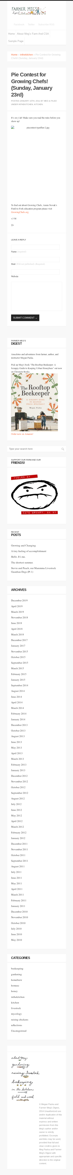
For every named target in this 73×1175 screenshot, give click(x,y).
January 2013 (18, 770)
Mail (28, 263)
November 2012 (19, 781)
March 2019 (17, 612)
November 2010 (19, 917)
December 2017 (19, 640)
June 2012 (16, 810)
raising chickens (19, 1019)
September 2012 (19, 793)
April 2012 (17, 821)
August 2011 (18, 866)
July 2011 (16, 872)
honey (14, 991)
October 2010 (18, 923)
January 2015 (18, 679)
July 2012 (16, 804)
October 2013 (18, 730)
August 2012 (18, 798)
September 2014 (19, 685)
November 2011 (19, 849)
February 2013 (18, 764)
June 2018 (16, 623)
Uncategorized (18, 1030)
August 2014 (18, 691)
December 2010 (19, 911)
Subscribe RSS (46, 24)
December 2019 (19, 600)
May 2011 (16, 883)
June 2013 (16, 742)
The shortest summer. (22, 562)
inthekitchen (26, 54)
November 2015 (19, 651)
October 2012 (18, 787)
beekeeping (17, 968)
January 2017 (18, 645)
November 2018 (19, 617)
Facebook (19, 24)
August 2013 (18, 736)
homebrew (16, 980)
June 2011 (16, 877)
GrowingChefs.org (20, 212)
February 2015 (18, 674)
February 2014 (18, 713)
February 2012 (18, 832)
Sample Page (15, 41)
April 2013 (17, 753)
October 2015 (18, 657)
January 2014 (18, 719)
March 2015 (17, 668)
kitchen (38, 104)
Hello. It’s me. (18, 556)
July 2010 (16, 928)
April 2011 (17, 889)
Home (11, 33)
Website (14, 276)
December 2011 (19, 843)
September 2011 (19, 860)
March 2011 (17, 894)
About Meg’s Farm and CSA (33, 33)
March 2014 (17, 708)
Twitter (31, 24)
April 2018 (17, 629)
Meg (46, 101)
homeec (15, 985)
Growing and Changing (23, 545)
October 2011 (18, 855)
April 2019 (17, 606)
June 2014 (16, 696)
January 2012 (18, 838)
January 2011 (18, 906)
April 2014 (17, 702)
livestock (16, 1008)
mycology (16, 1013)
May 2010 (16, 940)
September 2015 (19, 662)
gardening (16, 974)
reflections (16, 1025)
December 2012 (19, 776)
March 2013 (17, 759)
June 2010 (16, 934)
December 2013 (19, 725)
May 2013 (16, 747)
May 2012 (16, 815)
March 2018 (17, 634)
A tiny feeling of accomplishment (28, 551)
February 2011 (18, 900)
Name (18, 251)
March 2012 (17, 826)
